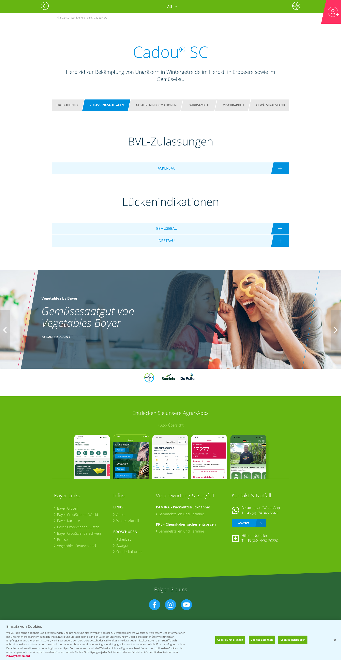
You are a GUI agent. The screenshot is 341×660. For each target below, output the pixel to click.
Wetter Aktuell (127, 520)
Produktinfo (67, 105)
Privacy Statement (18, 656)
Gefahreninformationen (156, 105)
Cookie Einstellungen (230, 639)
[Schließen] (334, 640)
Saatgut (122, 545)
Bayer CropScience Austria (78, 527)
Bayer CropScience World (77, 514)
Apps (120, 514)
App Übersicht (172, 425)
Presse (62, 539)
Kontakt (243, 523)
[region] (170, 640)
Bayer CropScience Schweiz (79, 533)
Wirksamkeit (199, 105)
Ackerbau (124, 539)
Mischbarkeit (233, 105)
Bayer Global (67, 508)
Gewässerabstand (270, 105)
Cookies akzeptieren (292, 639)
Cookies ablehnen (262, 639)
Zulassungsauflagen (107, 105)
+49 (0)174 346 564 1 (262, 512)
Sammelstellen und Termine (181, 514)
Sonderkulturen (129, 551)
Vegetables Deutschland (76, 545)
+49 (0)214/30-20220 (261, 540)
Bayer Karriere (68, 520)
